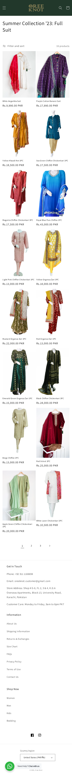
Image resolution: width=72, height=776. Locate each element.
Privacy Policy (14, 661)
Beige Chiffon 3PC (11, 458)
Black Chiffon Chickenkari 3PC (50, 398)
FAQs (9, 654)
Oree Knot (38, 770)
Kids (9, 713)
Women (11, 698)
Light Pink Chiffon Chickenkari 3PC (18, 279)
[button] (4, 8)
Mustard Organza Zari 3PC (14, 339)
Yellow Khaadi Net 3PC (13, 160)
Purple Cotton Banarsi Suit (48, 101)
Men (9, 705)
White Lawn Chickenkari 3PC (49, 520)
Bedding (11, 720)
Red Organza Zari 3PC (46, 339)
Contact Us (13, 676)
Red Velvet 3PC (43, 461)
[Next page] (49, 545)
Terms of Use (14, 669)
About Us (12, 623)
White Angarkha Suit (12, 101)
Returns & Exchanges (18, 638)
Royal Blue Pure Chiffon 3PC (49, 220)
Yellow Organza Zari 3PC (47, 279)
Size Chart (12, 646)
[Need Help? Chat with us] (9, 766)
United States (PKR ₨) (34, 757)
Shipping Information (18, 631)
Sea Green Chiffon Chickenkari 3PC (52, 160)
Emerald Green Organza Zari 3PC (17, 398)
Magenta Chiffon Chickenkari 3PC (18, 220)
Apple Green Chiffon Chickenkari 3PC (17, 525)
